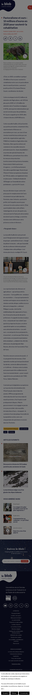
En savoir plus (24, 693)
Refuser (14, 693)
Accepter (5, 693)
